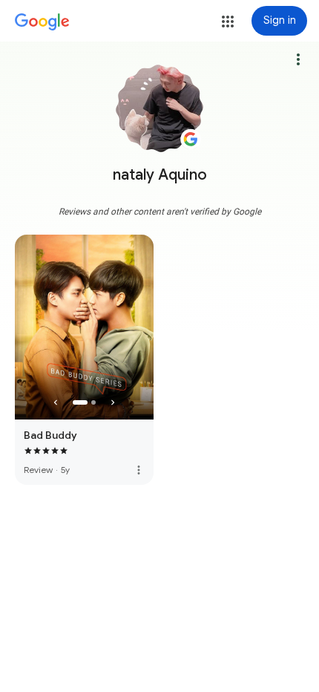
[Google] (42, 22)
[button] (228, 21)
